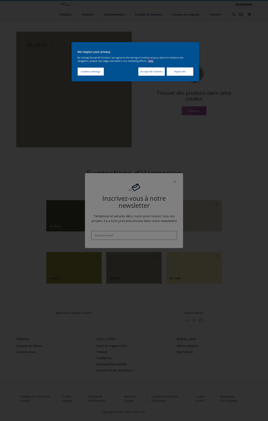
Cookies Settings (91, 71)
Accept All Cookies (151, 71)
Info (150, 60)
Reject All (180, 71)
